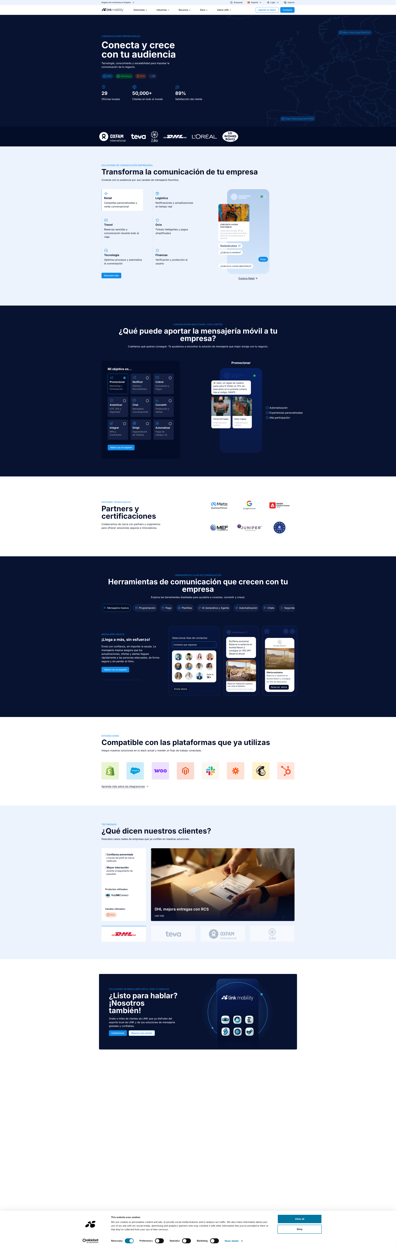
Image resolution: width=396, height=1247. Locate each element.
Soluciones (139, 10)
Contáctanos (117, 1033)
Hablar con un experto (115, 669)
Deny (299, 1229)
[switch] (159, 1240)
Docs (202, 10)
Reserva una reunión (141, 1033)
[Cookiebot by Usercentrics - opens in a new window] (90, 1241)
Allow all (299, 1219)
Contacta (287, 10)
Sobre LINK (223, 10)
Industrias (162, 10)
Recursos (183, 10)
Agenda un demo (267, 10)
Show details (232, 1241)
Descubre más (111, 275)
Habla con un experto (121, 447)
